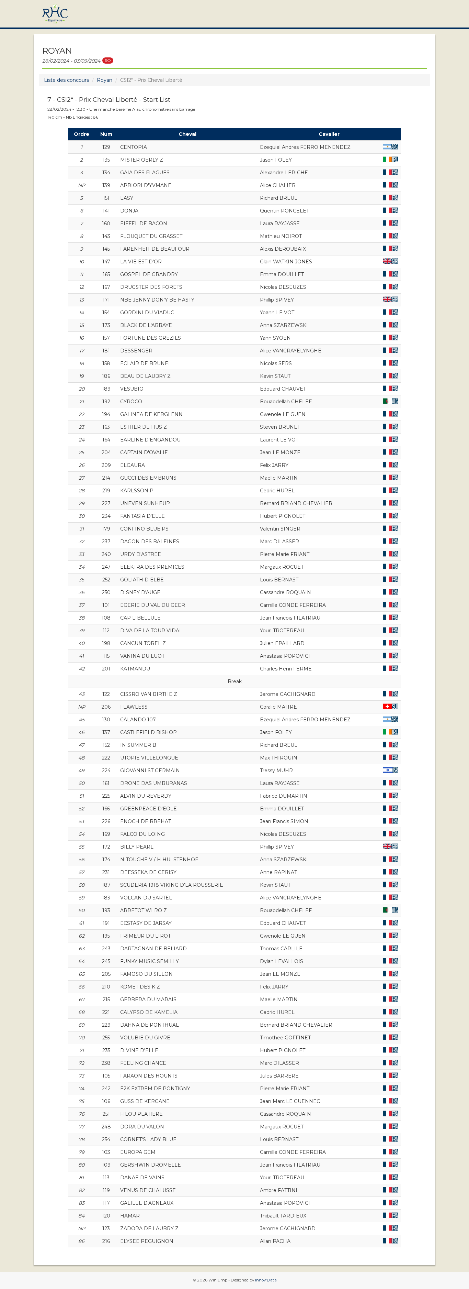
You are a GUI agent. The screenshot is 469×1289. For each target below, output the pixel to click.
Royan (104, 80)
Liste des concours (66, 80)
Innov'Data (266, 1280)
